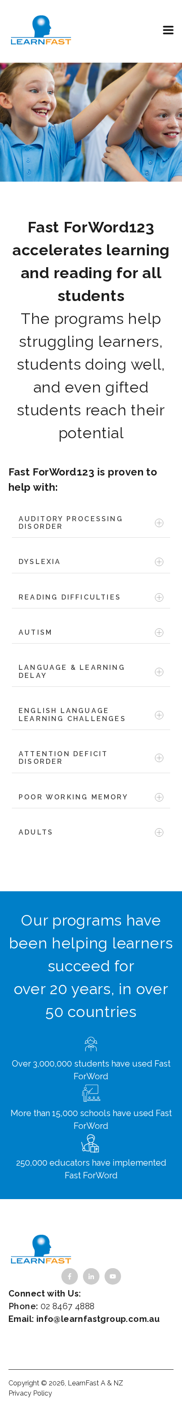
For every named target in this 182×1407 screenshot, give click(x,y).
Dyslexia (40, 562)
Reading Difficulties (70, 597)
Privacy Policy (30, 1393)
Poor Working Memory (73, 797)
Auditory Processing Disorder (71, 523)
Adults (36, 832)
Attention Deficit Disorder (63, 758)
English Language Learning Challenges (72, 714)
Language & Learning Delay (72, 671)
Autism (35, 632)
